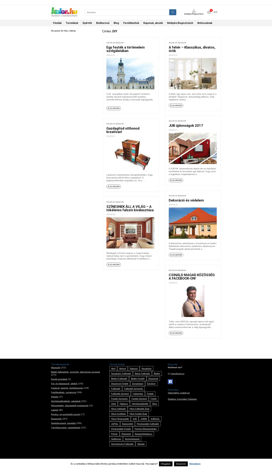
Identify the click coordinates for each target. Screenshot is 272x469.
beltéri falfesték (119, 378)
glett (113, 403)
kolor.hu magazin (115, 43)
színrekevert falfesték (122, 444)
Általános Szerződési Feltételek (182, 399)
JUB (135, 418)
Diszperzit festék (119, 383)
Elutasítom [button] (181, 464)
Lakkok (54, 410)
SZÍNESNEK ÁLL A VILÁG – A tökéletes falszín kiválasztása (130, 208)
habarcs (124, 403)
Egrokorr (151, 383)
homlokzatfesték (140, 403)
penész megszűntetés (146, 429)
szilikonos (116, 439)
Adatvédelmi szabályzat (179, 393)
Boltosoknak (204, 23)
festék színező (139, 398)
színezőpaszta (132, 439)
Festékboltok (131, 23)
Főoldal (57, 23)
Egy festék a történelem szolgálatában (125, 49)
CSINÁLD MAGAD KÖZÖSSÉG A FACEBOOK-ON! (192, 276)
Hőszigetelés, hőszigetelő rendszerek (69, 405)
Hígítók (54, 396)
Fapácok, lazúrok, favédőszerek (67, 388)
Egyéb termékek (59, 379)
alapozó (134, 368)
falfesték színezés (133, 388)
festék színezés (119, 398)
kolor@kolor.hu (177, 374)
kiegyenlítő (127, 424)
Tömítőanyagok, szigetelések (65, 427)
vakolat (140, 444)
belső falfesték (142, 373)
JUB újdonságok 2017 (186, 126)
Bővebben (195, 463)
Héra (154, 403)
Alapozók (55, 367)
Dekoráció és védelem (186, 200)
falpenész (138, 393)
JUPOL (114, 424)
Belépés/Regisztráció (180, 23)
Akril (113, 368)
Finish (154, 398)
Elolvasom (113, 108)
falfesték (115, 388)
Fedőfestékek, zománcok (63, 392)
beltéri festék (138, 378)
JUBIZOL (155, 418)
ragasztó (126, 434)
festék (150, 393)
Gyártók (87, 23)
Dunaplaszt (137, 383)
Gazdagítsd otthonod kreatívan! (122, 130)
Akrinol (122, 368)
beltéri (157, 373)
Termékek (72, 23)
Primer (114, 434)
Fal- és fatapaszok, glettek (64, 383)
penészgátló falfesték (148, 424)
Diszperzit (153, 378)
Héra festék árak (138, 413)
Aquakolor (147, 368)
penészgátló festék (121, 429)
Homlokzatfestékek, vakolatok (66, 401)
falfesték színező (120, 393)
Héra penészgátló (120, 418)
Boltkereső (102, 23)
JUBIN (144, 418)
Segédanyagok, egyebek (63, 423)
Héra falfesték (118, 408)
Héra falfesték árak (139, 408)
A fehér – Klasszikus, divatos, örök (192, 49)
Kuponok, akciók (153, 23)
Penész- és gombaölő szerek (65, 414)
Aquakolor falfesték (121, 373)
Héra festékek (118, 413)
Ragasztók (56, 418)
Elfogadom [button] (166, 464)
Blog (116, 23)
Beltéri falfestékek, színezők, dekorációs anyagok (75, 372)
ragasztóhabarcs (143, 434)
